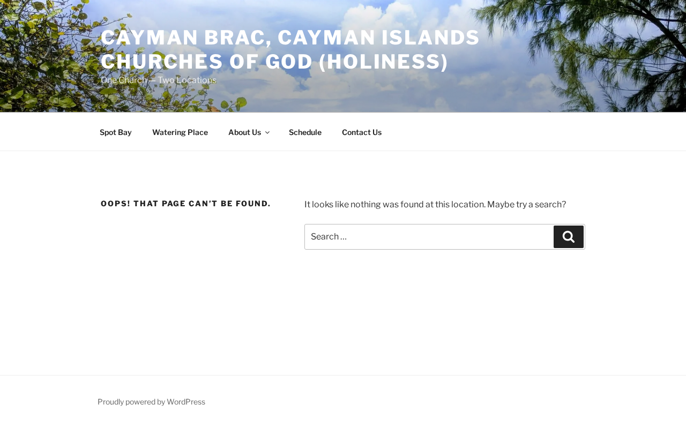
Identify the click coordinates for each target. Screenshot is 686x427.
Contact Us (362, 132)
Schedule (305, 132)
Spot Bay (116, 132)
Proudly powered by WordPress (151, 401)
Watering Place (180, 132)
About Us (244, 132)
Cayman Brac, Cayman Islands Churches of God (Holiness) (291, 49)
